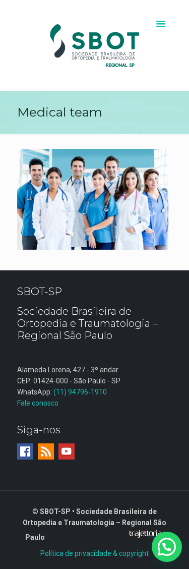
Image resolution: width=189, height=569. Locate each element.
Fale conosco (37, 403)
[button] (167, 547)
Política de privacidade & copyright (94, 553)
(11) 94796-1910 (80, 392)
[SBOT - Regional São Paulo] (94, 45)
